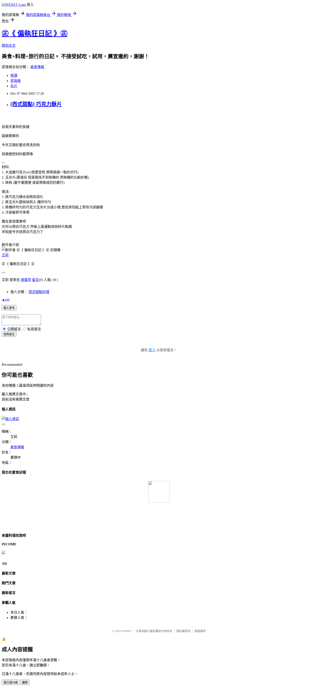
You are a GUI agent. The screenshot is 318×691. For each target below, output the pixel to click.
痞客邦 (26, 280)
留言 (35, 280)
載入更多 (9, 308)
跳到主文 (9, 45)
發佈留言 (9, 334)
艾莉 (5, 255)
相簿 (13, 75)
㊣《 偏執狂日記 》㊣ (34, 33)
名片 (13, 86)
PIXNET (127, 631)
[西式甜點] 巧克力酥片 (36, 104)
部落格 (15, 81)
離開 (25, 682)
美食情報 (37, 67)
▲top (6, 299)
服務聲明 (200, 631)
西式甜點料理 (39, 292)
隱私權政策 (183, 631)
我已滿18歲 (10, 682)
